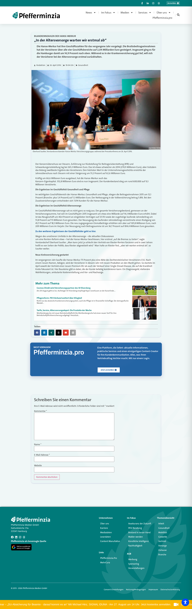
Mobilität (162, 532)
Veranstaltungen (136, 568)
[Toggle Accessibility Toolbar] (185, 602)
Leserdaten (105, 536)
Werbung (132, 559)
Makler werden (135, 536)
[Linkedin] (16, 537)
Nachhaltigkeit (135, 545)
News (89, 12)
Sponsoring (133, 563)
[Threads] (24, 537)
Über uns (162, 12)
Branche (162, 554)
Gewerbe (162, 536)
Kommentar (40, 411)
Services (142, 12)
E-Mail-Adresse (42, 455)
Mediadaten (106, 532)
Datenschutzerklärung (170, 589)
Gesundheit (83, 65)
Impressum (153, 589)
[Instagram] (20, 537)
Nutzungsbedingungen (136, 589)
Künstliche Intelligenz (138, 541)
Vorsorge (162, 545)
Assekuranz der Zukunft (139, 523)
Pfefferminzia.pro (162, 17)
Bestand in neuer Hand (139, 532)
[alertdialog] (96, 604)
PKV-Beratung (135, 528)
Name (37, 444)
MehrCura (105, 562)
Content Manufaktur (110, 541)
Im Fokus (106, 12)
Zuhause (162, 550)
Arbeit (161, 523)
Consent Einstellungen (113, 589)
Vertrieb (162, 541)
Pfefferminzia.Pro (108, 558)
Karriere (104, 528)
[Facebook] (12, 537)
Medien (125, 12)
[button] (37, 333)
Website (38, 465)
